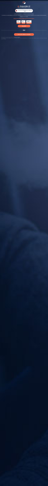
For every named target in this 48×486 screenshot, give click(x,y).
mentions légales (17, 37)
